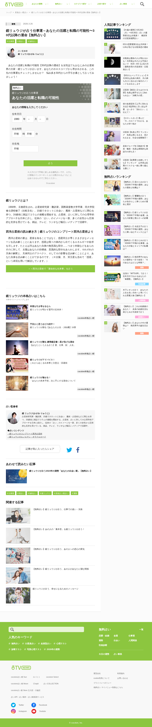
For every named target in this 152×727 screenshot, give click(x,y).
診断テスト (16, 649)
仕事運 (132, 635)
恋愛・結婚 (104, 635)
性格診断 (103, 645)
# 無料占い (32, 41)
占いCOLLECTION (50, 684)
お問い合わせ (122, 678)
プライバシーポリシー (102, 683)
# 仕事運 (10, 41)
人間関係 (133, 640)
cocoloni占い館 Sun (19, 677)
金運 (116, 635)
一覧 (141, 629)
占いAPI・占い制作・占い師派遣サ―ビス (27, 697)
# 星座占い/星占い (61, 493)
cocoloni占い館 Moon (19, 684)
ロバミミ (36, 677)
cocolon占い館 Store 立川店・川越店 (25, 690)
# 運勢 (74, 493)
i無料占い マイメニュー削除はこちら (108, 687)
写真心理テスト (34, 649)
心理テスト (61, 643)
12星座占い (30, 643)
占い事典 (118, 654)
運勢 (13, 24)
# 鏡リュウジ (45, 493)
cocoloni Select (52, 677)
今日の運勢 (104, 654)
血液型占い (46, 643)
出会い (117, 640)
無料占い (15, 643)
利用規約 (120, 673)
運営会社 (97, 673)
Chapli (36, 684)
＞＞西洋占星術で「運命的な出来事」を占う (50, 268)
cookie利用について (102, 678)
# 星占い (21, 41)
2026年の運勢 (53, 649)
